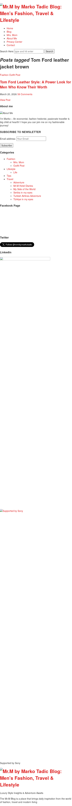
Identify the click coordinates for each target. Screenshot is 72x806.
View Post (5, 100)
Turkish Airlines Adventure (27, 196)
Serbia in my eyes (22, 192)
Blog (9, 31)
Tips (9, 175)
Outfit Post (14, 74)
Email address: (8, 138)
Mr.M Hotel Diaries (23, 185)
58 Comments (24, 94)
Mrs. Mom (12, 35)
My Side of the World (24, 189)
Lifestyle (11, 169)
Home (10, 28)
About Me (12, 38)
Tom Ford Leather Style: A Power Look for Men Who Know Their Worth (35, 84)
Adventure (18, 182)
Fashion (4, 74)
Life (15, 172)
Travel (10, 179)
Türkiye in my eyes (23, 199)
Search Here (7, 51)
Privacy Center (14, 41)
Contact (11, 45)
